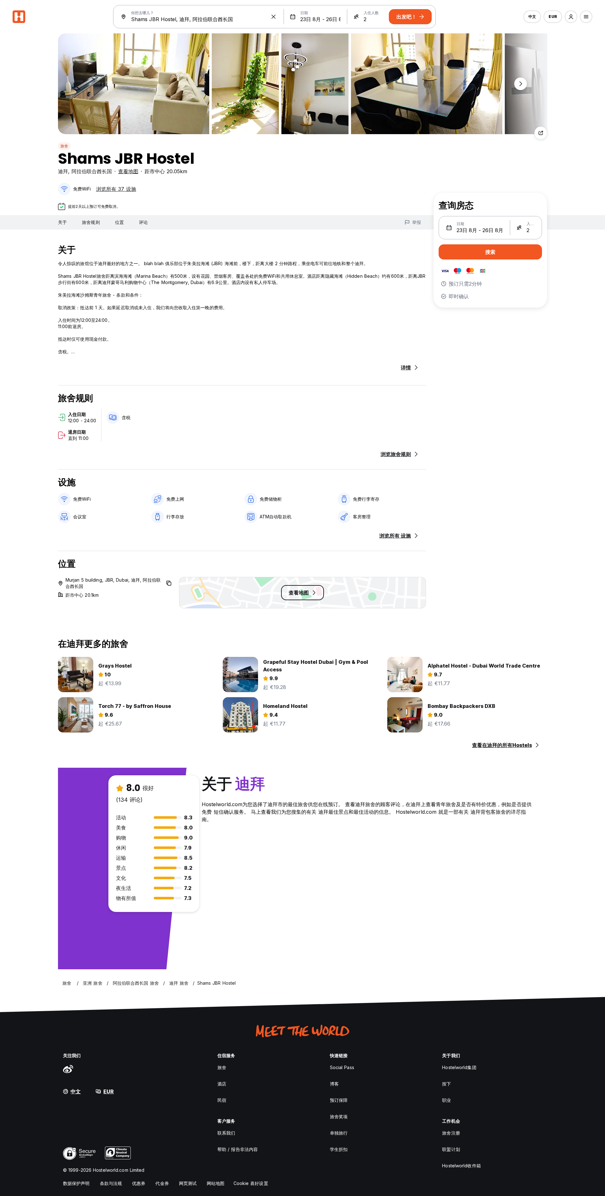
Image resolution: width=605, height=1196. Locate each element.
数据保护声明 (76, 1183)
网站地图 (215, 1183)
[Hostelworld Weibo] (68, 1069)
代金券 (162, 1183)
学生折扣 (339, 1149)
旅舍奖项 (339, 1116)
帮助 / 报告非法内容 (237, 1149)
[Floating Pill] (520, 83)
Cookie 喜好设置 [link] (250, 1183)
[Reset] (273, 16)
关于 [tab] (62, 222)
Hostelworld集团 (459, 1067)
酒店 (221, 1083)
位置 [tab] (119, 222)
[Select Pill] (571, 16)
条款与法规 (111, 1183)
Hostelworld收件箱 (461, 1165)
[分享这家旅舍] (540, 133)
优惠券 (138, 1183)
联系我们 (226, 1133)
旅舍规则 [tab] (91, 222)
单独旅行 (339, 1133)
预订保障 (339, 1100)
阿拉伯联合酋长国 (92, 171)
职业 (446, 1100)
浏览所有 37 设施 (116, 189)
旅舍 (64, 146)
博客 (334, 1083)
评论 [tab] (143, 222)
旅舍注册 (451, 1133)
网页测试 (188, 1183)
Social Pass (342, 1067)
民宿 (221, 1100)
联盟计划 (451, 1149)
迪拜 (63, 171)
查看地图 (128, 171)
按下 (446, 1083)
